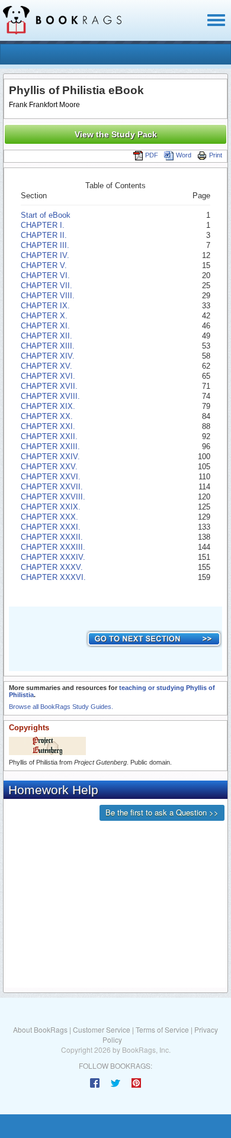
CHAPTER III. (45, 245)
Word (183, 155)
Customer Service (101, 1029)
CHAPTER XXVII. (52, 486)
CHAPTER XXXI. (51, 527)
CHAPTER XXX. (49, 516)
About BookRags (40, 1029)
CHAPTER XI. (45, 325)
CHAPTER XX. (47, 416)
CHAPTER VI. (45, 275)
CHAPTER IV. (45, 255)
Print (215, 155)
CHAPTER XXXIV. (53, 557)
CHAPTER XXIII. (50, 446)
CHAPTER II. (44, 235)
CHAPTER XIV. (48, 356)
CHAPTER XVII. (49, 386)
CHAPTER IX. (45, 305)
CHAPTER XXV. (49, 466)
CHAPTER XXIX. (51, 506)
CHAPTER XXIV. (50, 456)
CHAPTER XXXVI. (53, 577)
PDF (151, 155)
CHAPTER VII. (46, 285)
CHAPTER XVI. (48, 376)
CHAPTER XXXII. (52, 537)
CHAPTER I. (43, 225)
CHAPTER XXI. (48, 426)
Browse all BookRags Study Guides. (61, 706)
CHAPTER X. (44, 315)
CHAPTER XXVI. (51, 476)
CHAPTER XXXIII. (53, 547)
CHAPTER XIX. (48, 406)
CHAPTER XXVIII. (53, 496)
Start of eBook (45, 215)
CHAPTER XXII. (49, 436)
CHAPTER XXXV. (52, 567)
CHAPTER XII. (46, 335)
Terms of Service (162, 1029)
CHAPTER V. (44, 265)
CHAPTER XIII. (48, 345)
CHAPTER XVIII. (50, 396)
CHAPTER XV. (46, 366)
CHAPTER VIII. (48, 295)
